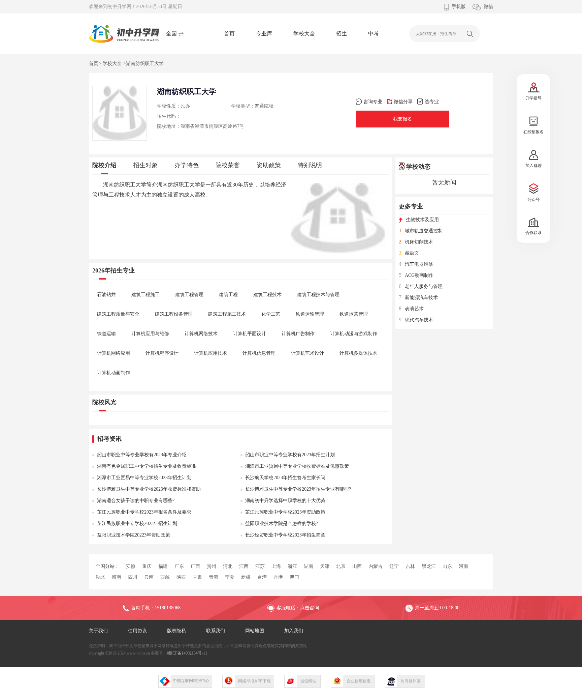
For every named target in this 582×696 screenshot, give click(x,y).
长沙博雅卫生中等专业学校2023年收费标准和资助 (149, 489)
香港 (278, 577)
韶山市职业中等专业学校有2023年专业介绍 (142, 454)
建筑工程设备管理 (174, 314)
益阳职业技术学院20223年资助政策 (133, 535)
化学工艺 (270, 314)
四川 (132, 577)
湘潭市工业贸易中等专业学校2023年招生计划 (144, 477)
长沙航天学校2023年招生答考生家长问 (285, 477)
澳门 (294, 577)
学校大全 (304, 33)
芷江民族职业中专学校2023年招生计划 (137, 523)
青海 (213, 577)
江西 (244, 566)
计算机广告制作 (298, 333)
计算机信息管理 (259, 353)
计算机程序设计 (162, 353)
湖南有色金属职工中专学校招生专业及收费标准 (146, 466)
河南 (463, 566)
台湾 (262, 577)
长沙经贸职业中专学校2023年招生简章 (285, 535)
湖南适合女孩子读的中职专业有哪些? (135, 500)
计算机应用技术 (210, 353)
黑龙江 (429, 566)
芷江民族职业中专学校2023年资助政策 (285, 512)
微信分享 (403, 101)
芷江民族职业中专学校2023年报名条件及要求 (144, 512)
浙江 (292, 566)
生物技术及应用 (422, 219)
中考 (373, 33)
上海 (276, 566)
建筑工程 (228, 294)
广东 (179, 566)
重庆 (147, 566)
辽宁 (394, 566)
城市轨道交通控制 (421, 230)
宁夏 (229, 577)
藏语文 (409, 253)
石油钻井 (106, 294)
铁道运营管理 (354, 314)
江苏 (260, 566)
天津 (324, 566)
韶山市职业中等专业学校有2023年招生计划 (290, 454)
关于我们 (98, 630)
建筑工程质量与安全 (118, 314)
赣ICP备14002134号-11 (187, 653)
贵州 (211, 566)
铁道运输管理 (310, 314)
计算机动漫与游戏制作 (353, 333)
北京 (341, 566)
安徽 (130, 566)
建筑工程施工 (145, 294)
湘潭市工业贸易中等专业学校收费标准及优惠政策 (297, 466)
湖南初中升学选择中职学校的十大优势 (285, 500)
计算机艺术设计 (307, 353)
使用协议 (137, 630)
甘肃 (197, 577)
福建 (163, 566)
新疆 (246, 577)
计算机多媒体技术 (358, 353)
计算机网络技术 (201, 333)
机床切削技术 (416, 241)
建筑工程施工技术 (227, 314)
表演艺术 (411, 308)
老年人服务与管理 (421, 286)
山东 (447, 566)
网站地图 (254, 630)
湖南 (308, 566)
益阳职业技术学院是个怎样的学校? (281, 523)
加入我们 (293, 630)
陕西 (181, 577)
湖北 (100, 577)
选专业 (432, 101)
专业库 (264, 33)
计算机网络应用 (113, 353)
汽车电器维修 (416, 264)
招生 (341, 33)
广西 (195, 566)
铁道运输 (106, 333)
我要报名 (402, 118)
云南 (149, 577)
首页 (229, 33)
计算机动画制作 (113, 372)
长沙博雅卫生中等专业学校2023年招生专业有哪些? (298, 489)
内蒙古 (375, 566)
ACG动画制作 (416, 275)
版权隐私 (176, 630)
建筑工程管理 (189, 294)
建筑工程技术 (267, 294)
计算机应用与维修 (150, 333)
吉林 (410, 566)
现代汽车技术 (416, 319)
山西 (357, 566)
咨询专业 (372, 101)
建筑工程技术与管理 (318, 294)
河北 (227, 566)
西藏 (165, 577)
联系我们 (215, 630)
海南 (116, 577)
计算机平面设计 (249, 333)
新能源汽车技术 (418, 297)
